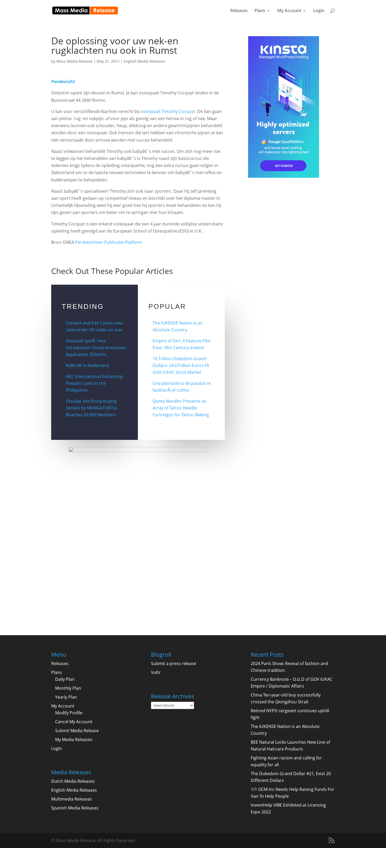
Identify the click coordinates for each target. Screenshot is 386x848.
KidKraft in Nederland (87, 365)
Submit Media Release (77, 730)
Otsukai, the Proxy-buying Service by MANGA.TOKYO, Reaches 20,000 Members (91, 408)
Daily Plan (65, 679)
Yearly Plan (66, 697)
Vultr (156, 672)
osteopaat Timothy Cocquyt (167, 111)
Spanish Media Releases (74, 808)
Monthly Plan (68, 688)
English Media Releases (144, 61)
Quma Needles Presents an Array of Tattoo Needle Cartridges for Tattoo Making (181, 408)
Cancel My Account (73, 722)
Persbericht (63, 81)
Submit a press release (173, 663)
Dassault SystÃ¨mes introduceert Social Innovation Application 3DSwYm (96, 347)
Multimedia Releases (71, 799)
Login (318, 11)
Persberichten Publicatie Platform (108, 242)
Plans (259, 11)
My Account (289, 11)
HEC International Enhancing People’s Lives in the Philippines (94, 383)
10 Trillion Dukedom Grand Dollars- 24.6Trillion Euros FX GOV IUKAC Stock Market (181, 365)
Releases (239, 11)
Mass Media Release (74, 61)
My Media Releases (73, 739)
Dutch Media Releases (73, 781)
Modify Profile (68, 713)
